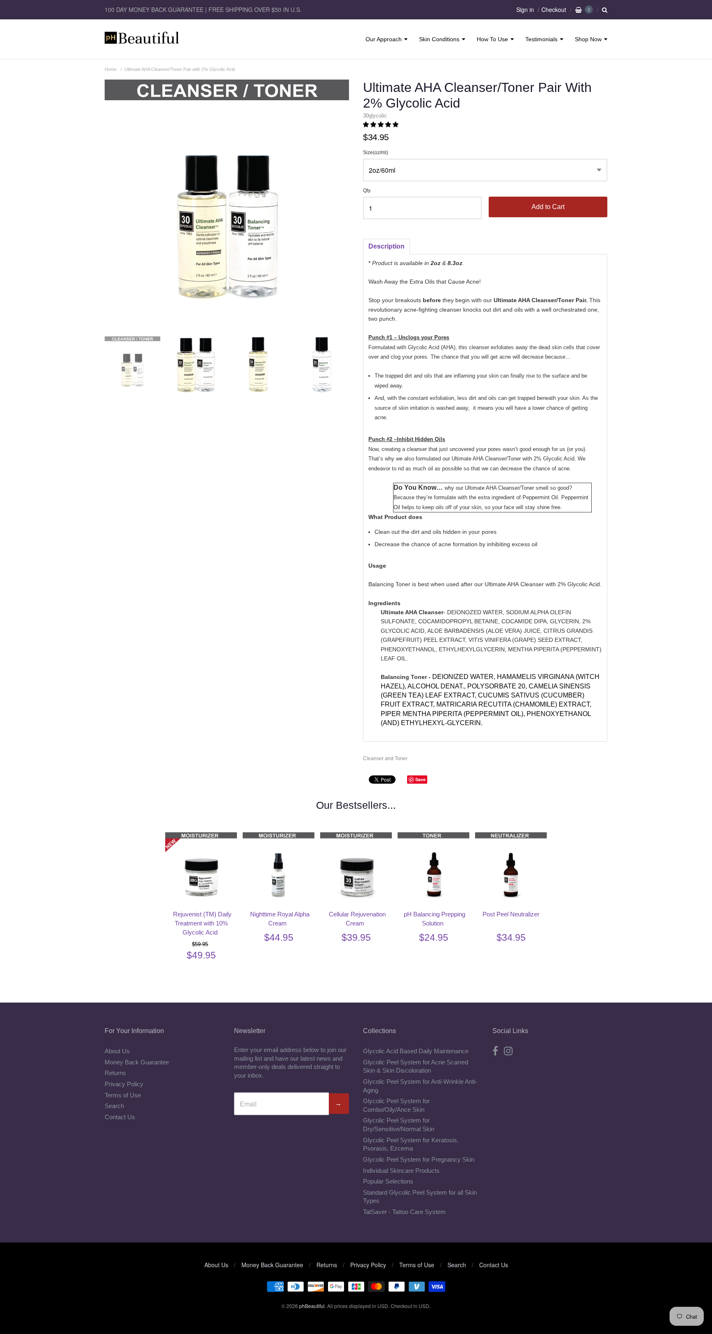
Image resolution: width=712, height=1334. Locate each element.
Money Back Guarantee (137, 1062)
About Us (117, 1051)
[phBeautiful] (142, 39)
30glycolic (375, 116)
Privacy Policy (124, 1083)
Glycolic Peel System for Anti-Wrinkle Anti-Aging (420, 1086)
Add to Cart (548, 206)
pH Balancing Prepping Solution (434, 919)
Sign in (525, 9)
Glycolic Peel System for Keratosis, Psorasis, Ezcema (411, 1144)
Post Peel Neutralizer (510, 914)
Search (114, 1105)
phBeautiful (312, 1305)
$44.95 (278, 937)
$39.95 (356, 937)
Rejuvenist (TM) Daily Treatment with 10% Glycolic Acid (202, 923)
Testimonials (541, 39)
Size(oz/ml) (375, 152)
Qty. (367, 190)
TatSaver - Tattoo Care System (404, 1211)
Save (420, 779)
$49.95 (201, 955)
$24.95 (433, 937)
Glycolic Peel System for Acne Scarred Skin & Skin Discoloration (415, 1066)
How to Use (492, 39)
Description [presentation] (386, 246)
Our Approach (383, 39)
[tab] (386, 246)
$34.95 (511, 937)
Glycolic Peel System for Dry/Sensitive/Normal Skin (398, 1124)
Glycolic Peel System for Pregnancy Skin (418, 1159)
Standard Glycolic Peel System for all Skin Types (420, 1197)
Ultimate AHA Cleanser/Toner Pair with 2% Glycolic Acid (179, 69)
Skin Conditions (439, 39)
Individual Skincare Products (401, 1170)
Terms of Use (123, 1095)
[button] (381, 124)
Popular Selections (388, 1181)
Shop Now (588, 39)
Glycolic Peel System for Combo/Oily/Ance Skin (396, 1105)
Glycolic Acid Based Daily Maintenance (415, 1051)
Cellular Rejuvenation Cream (357, 919)
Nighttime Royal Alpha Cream (279, 919)
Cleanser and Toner (385, 758)
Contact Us (120, 1116)
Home (111, 69)
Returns (115, 1072)
